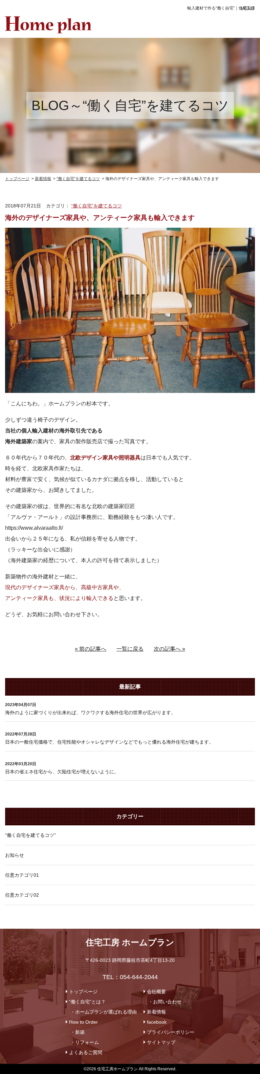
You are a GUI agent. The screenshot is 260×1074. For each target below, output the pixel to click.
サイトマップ (161, 1042)
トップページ (83, 991)
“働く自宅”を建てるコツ (96, 205)
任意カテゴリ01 (22, 875)
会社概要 (156, 991)
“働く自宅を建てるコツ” (30, 835)
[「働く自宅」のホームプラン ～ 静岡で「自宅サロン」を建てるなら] (48, 21)
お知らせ (14, 855)
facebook (157, 1022)
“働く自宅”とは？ (87, 1001)
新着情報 (156, 1012)
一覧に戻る (130, 649)
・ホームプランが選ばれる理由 (103, 1012)
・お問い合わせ (164, 1001)
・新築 (77, 1032)
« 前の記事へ (90, 649)
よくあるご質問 (85, 1052)
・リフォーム (84, 1042)
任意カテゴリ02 (22, 895)
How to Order (83, 1022)
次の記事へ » (169, 649)
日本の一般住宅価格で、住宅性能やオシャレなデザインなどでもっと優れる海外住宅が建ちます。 (109, 742)
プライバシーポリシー (170, 1032)
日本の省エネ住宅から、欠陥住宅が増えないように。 (62, 771)
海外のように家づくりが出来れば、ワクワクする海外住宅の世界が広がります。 (90, 712)
